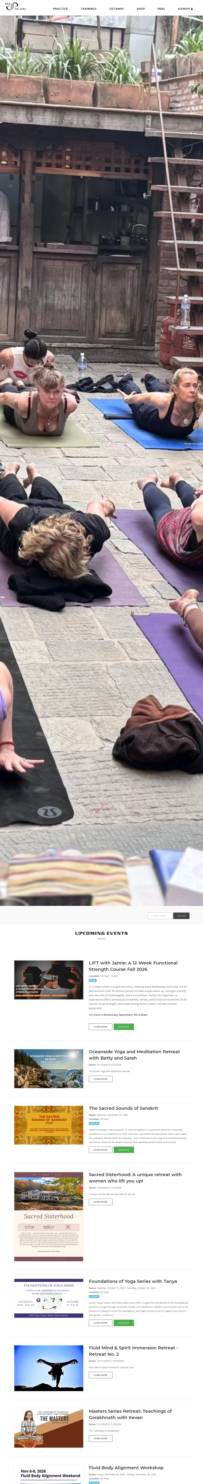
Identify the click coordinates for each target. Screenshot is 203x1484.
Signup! (184, 8)
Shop (141, 8)
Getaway (116, 8)
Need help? (160, 915)
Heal (161, 8)
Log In (181, 915)
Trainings (89, 8)
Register (124, 1026)
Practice (60, 8)
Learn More (101, 1026)
